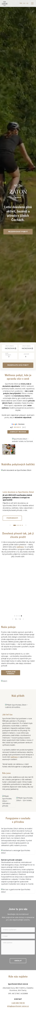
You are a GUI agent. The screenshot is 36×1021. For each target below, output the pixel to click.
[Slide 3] (18, 525)
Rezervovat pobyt (18, 232)
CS (21, 3)
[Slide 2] (16, 525)
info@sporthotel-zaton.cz (18, 1006)
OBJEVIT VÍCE (18, 605)
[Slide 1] (13, 525)
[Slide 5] (22, 525)
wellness (20, 547)
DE (27, 3)
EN (24, 3)
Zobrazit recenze (18, 432)
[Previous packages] (10, 525)
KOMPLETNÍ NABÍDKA (10, 673)
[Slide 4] (20, 525)
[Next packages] (25, 525)
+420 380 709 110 (18, 1003)
